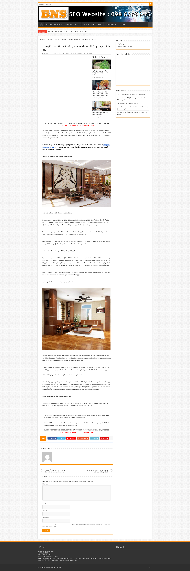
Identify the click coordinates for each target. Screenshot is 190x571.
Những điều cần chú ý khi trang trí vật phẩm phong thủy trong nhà (100, 93)
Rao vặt (123, 24)
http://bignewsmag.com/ (50, 556)
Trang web (45, 517)
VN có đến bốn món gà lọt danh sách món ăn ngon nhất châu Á (55, 470)
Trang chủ (48, 4)
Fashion (85, 24)
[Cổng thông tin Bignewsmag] (95, 14)
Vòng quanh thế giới (111, 24)
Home (42, 39)
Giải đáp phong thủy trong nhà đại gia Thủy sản (100, 72)
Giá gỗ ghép (120, 44)
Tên (44, 504)
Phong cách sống (96, 24)
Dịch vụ (77, 24)
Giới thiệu (41, 4)
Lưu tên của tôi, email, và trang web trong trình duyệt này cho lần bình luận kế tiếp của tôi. (76, 525)
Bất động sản (58, 24)
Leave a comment (77, 53)
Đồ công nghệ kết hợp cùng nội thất (58, 31)
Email (44, 510)
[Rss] (138, 4)
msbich (46, 53)
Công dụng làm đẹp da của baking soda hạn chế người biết (97, 470)
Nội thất (57, 39)
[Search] (151, 4)
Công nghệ (69, 24)
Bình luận (45, 484)
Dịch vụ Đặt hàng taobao (124, 46)
